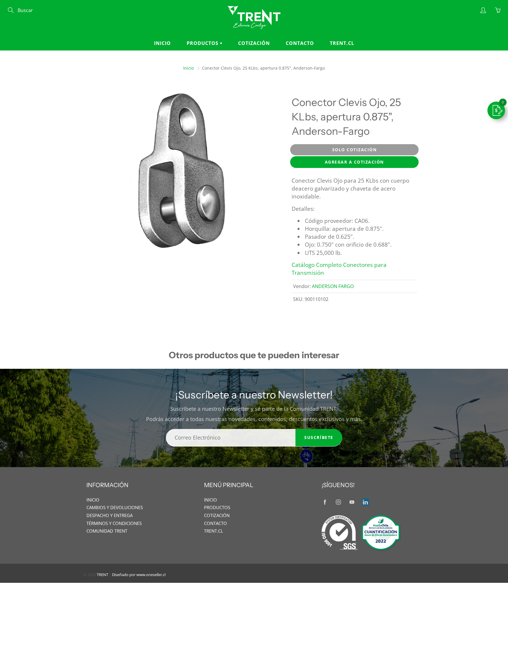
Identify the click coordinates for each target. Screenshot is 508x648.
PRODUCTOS (203, 43)
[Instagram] (338, 502)
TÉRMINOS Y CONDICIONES (114, 523)
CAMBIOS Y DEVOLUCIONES (114, 507)
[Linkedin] (365, 502)
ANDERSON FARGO (333, 286)
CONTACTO (300, 43)
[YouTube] (352, 502)
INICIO (162, 43)
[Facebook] (325, 502)
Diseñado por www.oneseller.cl (139, 574)
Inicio (188, 68)
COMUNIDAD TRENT (106, 531)
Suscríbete (318, 437)
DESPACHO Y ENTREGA (109, 515)
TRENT (102, 574)
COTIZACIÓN (254, 43)
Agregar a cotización (354, 162)
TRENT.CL (342, 43)
